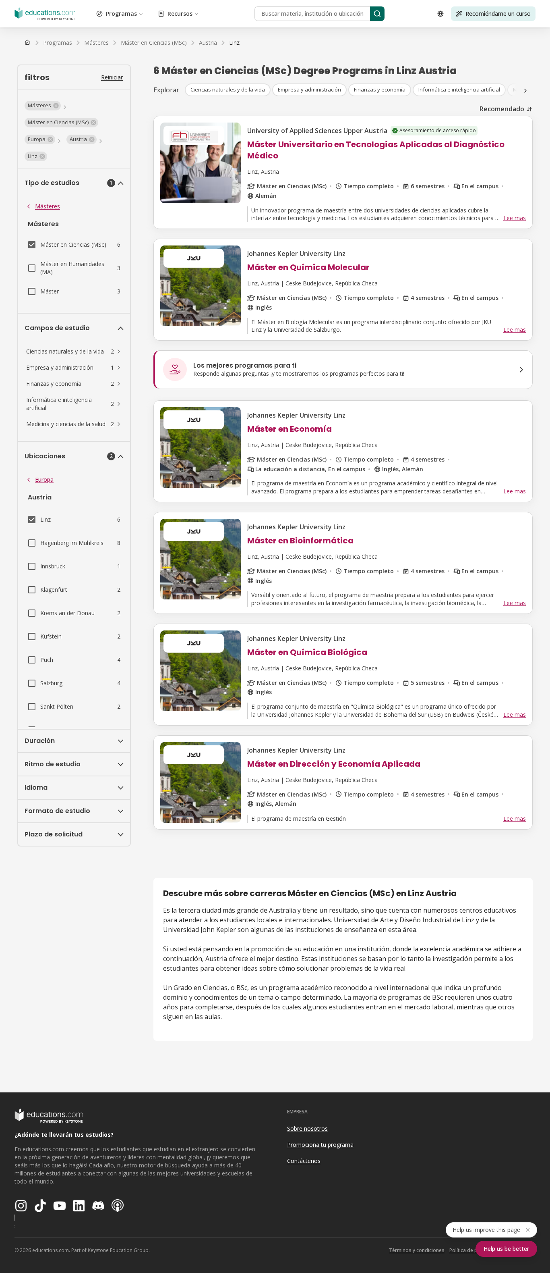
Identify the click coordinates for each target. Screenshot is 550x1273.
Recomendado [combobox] (502, 108)
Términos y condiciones (417, 1250)
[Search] (377, 13)
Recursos (179, 13)
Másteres (47, 206)
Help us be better (506, 1248)
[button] (43, 105)
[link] (234, 43)
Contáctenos (303, 1161)
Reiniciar (112, 77)
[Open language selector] (440, 13)
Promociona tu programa (320, 1144)
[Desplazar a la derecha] (525, 90)
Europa (44, 479)
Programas (121, 13)
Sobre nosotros (307, 1128)
